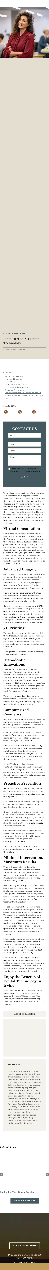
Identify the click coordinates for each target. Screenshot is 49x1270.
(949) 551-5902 (24, 1262)
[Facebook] (5, 412)
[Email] (34, 412)
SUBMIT (24, 477)
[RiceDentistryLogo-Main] (24, 2)
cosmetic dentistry (18, 722)
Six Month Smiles (26, 699)
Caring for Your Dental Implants (18, 1192)
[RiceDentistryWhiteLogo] (23, 1229)
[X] (19, 412)
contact (32, 996)
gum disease (39, 817)
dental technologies (22, 515)
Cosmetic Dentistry (14, 334)
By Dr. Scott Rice (9, 349)
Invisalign (7, 677)
